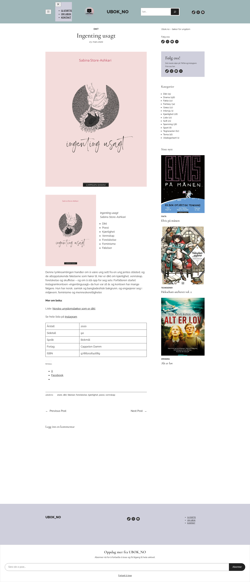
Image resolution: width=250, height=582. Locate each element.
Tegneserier (169, 131)
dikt (65, 395)
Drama (166, 97)
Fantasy (167, 104)
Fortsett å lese (125, 575)
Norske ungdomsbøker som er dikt (74, 308)
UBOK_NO (118, 11)
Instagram (71, 316)
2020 (59, 395)
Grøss (166, 107)
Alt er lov (167, 363)
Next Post (137, 410)
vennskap (110, 395)
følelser (71, 395)
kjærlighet (93, 395)
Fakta (166, 100)
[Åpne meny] (48, 11)
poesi (101, 395)
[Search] (175, 12)
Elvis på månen (170, 221)
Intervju (167, 111)
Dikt (96, 29)
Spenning (168, 124)
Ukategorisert (170, 138)
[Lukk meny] (58, 4)
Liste (165, 117)
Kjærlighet (168, 114)
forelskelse (81, 395)
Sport (166, 127)
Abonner (237, 567)
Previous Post (58, 410)
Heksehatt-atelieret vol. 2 (176, 292)
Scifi (165, 121)
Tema (166, 134)
